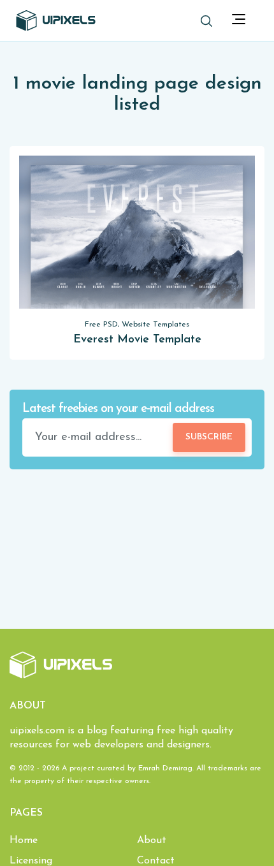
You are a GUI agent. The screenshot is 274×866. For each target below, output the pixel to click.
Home (24, 840)
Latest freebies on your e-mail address (118, 409)
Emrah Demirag (165, 768)
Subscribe (209, 437)
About (151, 840)
